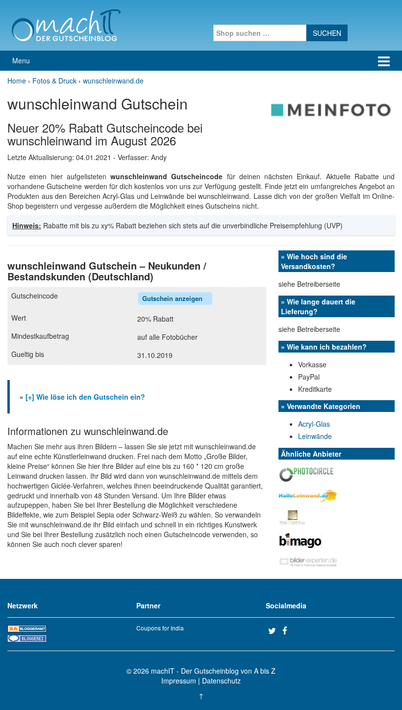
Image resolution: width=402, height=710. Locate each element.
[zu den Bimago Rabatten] (300, 540)
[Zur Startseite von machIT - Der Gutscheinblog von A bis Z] (66, 24)
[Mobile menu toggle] (384, 61)
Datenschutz (221, 680)
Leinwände (315, 436)
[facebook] (288, 630)
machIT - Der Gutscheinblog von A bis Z (213, 671)
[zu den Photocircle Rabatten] (306, 474)
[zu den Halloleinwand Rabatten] (307, 495)
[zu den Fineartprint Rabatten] (292, 516)
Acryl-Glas (314, 424)
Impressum (178, 680)
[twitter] (274, 630)
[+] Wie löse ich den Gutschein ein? (85, 397)
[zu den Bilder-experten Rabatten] (307, 561)
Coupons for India (160, 628)
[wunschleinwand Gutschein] (331, 109)
